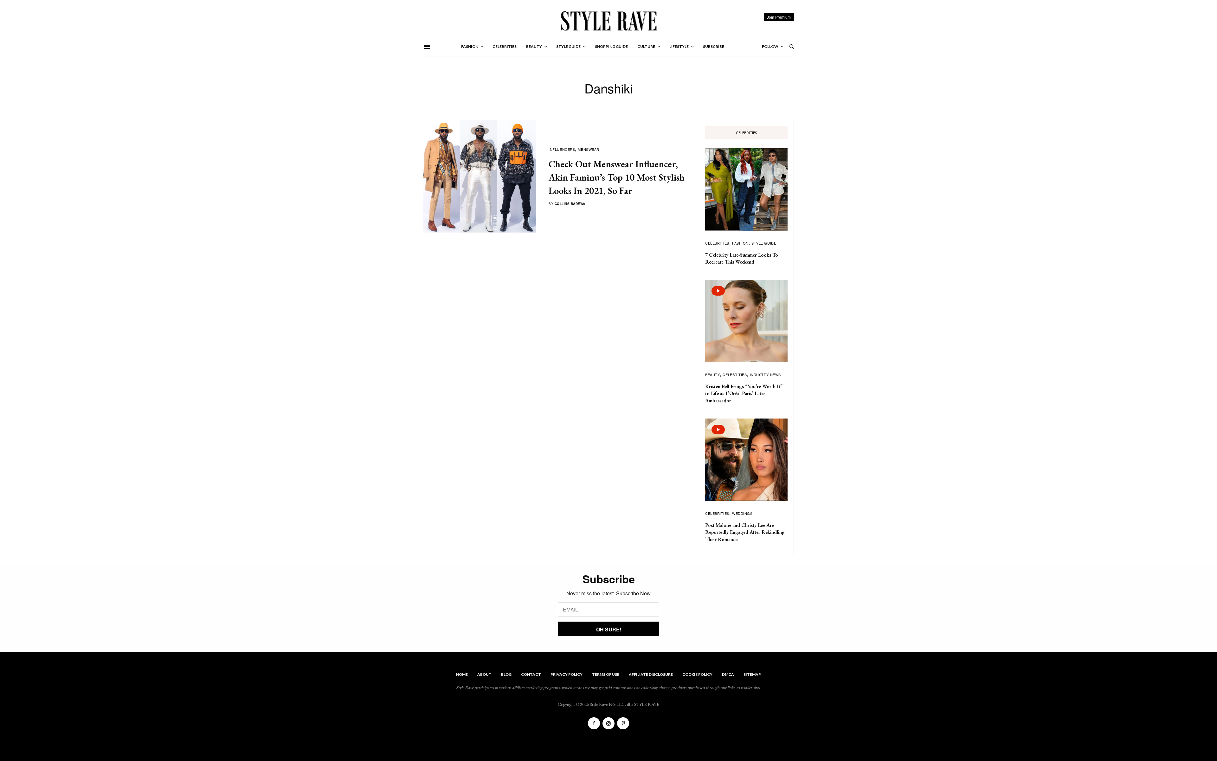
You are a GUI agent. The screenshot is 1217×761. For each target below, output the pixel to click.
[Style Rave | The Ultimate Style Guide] (608, 21)
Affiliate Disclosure (651, 674)
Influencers (562, 149)
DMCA (728, 674)
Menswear (588, 149)
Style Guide (763, 243)
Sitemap (752, 674)
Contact (531, 674)
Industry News (765, 374)
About (484, 674)
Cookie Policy (697, 674)
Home (462, 674)
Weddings (742, 513)
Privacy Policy (567, 674)
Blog (506, 674)
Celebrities (717, 243)
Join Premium (779, 17)
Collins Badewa (570, 203)
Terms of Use (605, 674)
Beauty (712, 374)
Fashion (740, 243)
